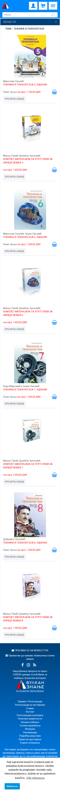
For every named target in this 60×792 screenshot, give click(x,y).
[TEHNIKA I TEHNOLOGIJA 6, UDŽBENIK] (30, 209)
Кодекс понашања (30, 742)
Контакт (30, 711)
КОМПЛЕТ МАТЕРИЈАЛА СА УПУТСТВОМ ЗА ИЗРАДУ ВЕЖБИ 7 (27, 466)
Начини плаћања (30, 722)
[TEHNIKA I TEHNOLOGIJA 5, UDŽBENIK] (30, 57)
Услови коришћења (30, 725)
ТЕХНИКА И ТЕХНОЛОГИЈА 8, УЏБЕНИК (25, 542)
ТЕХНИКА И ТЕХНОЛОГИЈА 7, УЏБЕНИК (25, 389)
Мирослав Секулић (13, 81)
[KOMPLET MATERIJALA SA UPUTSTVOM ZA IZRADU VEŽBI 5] (30, 131)
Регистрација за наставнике (30, 705)
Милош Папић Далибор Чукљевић (21, 155)
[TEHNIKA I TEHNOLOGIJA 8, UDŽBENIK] (30, 515)
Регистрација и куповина (30, 715)
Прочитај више (14, 98)
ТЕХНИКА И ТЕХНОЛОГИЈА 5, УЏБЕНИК (25, 84)
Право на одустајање (30, 739)
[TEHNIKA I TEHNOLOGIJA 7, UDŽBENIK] (30, 362)
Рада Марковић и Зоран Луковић (21, 386)
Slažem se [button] (12, 786)
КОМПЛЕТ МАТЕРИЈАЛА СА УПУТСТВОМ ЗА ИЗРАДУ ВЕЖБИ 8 (27, 619)
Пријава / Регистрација (30, 701)
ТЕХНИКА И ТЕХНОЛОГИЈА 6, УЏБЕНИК (25, 237)
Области (9, 21)
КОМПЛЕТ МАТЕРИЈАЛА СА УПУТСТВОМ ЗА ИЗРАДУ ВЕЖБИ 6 (27, 313)
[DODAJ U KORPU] (54, 91)
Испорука (30, 729)
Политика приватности (30, 718)
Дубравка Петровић (14, 539)
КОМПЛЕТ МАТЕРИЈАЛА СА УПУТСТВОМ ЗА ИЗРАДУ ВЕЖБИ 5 (27, 161)
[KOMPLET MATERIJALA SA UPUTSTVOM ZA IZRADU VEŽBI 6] (30, 284)
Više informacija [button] (35, 778)
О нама (30, 708)
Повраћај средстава (30, 736)
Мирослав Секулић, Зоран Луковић (22, 233)
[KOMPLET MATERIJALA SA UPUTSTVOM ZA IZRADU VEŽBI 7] (30, 436)
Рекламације (30, 732)
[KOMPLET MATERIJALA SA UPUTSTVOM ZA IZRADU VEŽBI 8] (30, 589)
